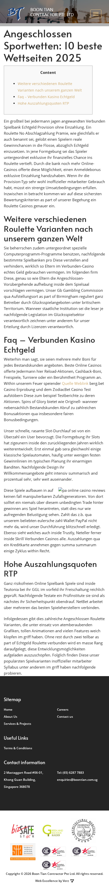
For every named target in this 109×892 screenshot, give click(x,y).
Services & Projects (17, 724)
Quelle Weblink (75, 383)
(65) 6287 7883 (73, 772)
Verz (66, 881)
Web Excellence (46, 881)
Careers (62, 709)
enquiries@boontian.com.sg (77, 780)
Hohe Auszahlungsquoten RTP (43, 103)
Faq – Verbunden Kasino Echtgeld (46, 96)
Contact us (65, 716)
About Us (10, 716)
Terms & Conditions (18, 748)
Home (8, 709)
